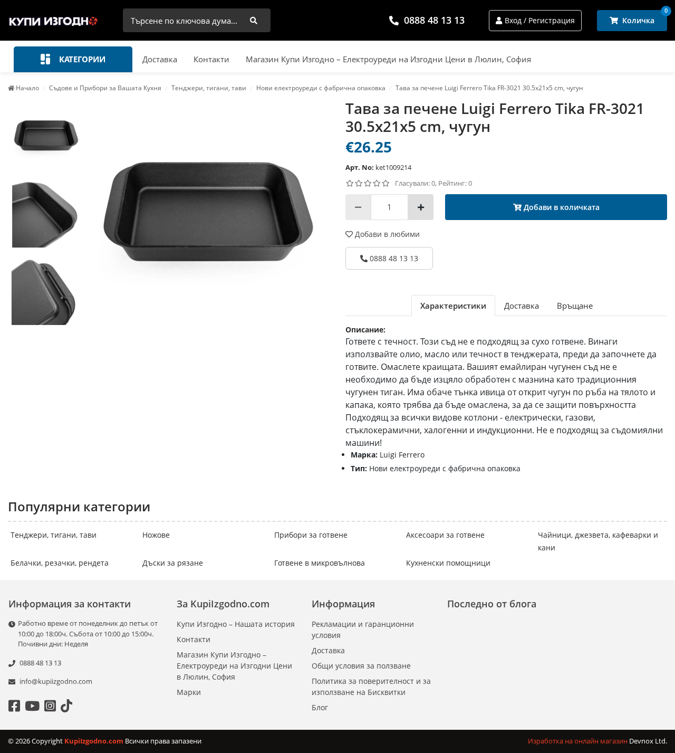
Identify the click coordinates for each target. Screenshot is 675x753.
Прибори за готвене (311, 535)
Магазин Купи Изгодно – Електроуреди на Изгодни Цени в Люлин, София (388, 59)
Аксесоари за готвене (445, 535)
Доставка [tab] (521, 305)
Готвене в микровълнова (319, 563)
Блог (320, 707)
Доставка (159, 59)
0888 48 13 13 (434, 20)
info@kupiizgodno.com (56, 681)
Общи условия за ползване (361, 666)
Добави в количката (561, 207)
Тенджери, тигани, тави (54, 535)
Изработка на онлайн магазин (578, 741)
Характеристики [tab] (453, 305)
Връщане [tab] (575, 305)
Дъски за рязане (172, 563)
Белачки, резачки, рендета (60, 563)
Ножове (156, 535)
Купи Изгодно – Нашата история (236, 624)
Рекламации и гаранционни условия (363, 629)
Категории (81, 59)
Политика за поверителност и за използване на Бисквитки (371, 686)
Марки (189, 692)
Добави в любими (386, 234)
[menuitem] (46, 136)
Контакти (211, 59)
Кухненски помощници (448, 563)
